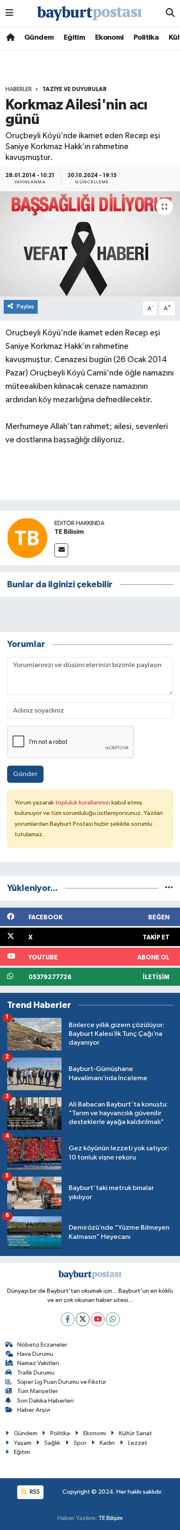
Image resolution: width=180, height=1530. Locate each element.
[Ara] (170, 13)
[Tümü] (169, 888)
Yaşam (22, 1443)
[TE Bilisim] (27, 537)
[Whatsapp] (113, 1319)
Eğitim (74, 37)
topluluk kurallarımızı (83, 802)
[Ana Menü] (9, 13)
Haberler (18, 89)
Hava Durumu (35, 1354)
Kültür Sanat (135, 1433)
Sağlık (52, 1443)
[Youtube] (98, 1319)
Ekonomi (109, 37)
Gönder (25, 774)
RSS (34, 1492)
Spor (80, 1443)
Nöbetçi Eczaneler (42, 1345)
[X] (83, 1319)
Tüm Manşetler (37, 1391)
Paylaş (25, 306)
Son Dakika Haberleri (45, 1401)
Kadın (107, 1443)
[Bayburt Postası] (89, 13)
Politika (146, 37)
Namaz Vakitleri (38, 1363)
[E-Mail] (61, 550)
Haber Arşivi (33, 1410)
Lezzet (137, 1443)
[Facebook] (68, 1319)
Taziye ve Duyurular (74, 89)
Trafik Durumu (35, 1373)
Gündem (39, 37)
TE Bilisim (69, 531)
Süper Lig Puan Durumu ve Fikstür (61, 1382)
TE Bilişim (110, 1518)
